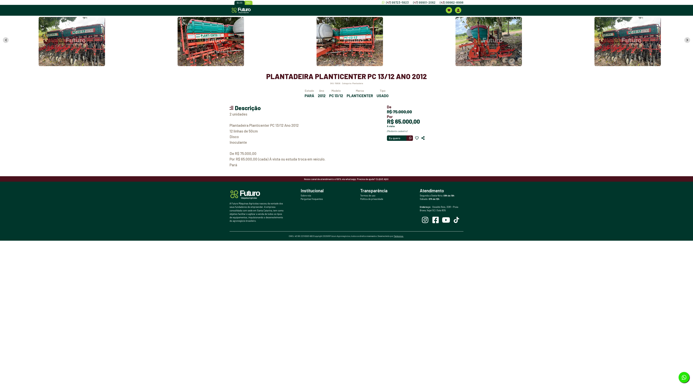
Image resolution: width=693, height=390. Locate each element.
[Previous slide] (6, 40)
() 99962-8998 (451, 2)
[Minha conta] (458, 10)
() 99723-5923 (397, 2)
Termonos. (399, 236)
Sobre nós (306, 195)
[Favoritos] (417, 138)
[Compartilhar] (423, 138)
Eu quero (394, 138)
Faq (248, 2)
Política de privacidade (371, 199)
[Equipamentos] (449, 10)
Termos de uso (367, 195)
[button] (68, 41)
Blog (239, 2)
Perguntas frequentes (312, 199)
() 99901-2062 (424, 2)
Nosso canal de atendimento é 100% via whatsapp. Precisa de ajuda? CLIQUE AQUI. (346, 179)
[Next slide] (687, 40)
